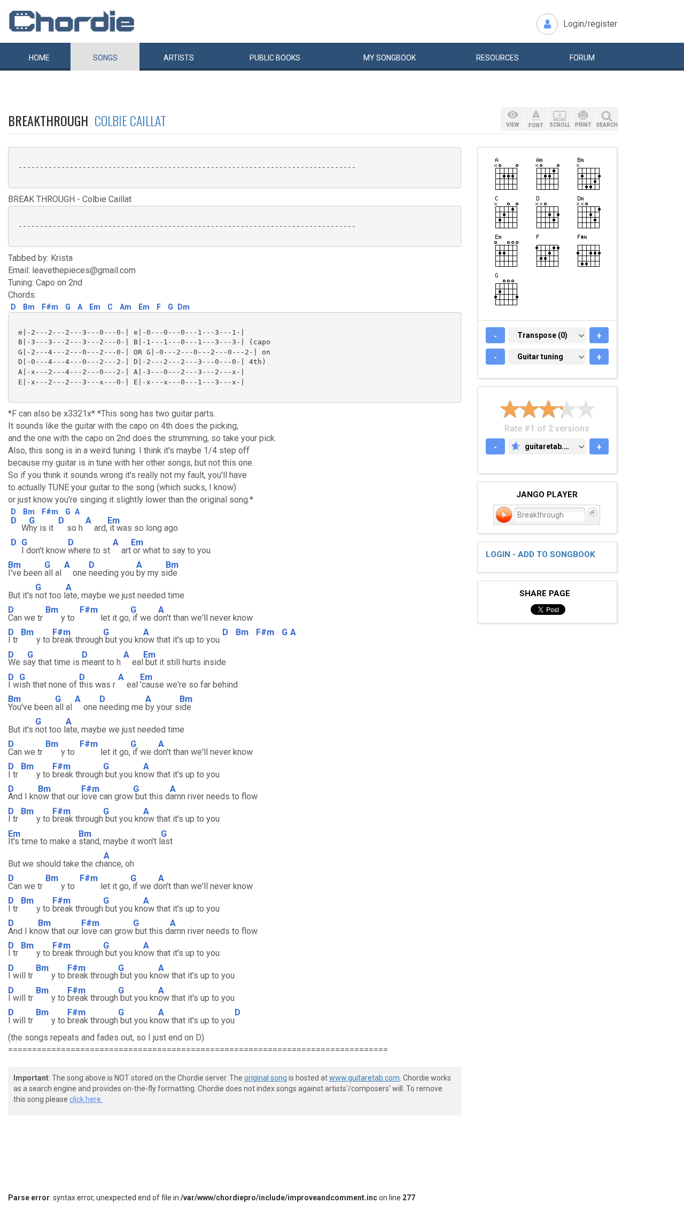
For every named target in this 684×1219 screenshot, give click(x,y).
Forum (582, 57)
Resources (497, 57)
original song (265, 1078)
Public (275, 57)
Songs (105, 57)
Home (39, 57)
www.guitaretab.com (364, 1078)
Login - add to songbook (540, 554)
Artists (179, 57)
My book (389, 57)
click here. (86, 1099)
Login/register (590, 24)
